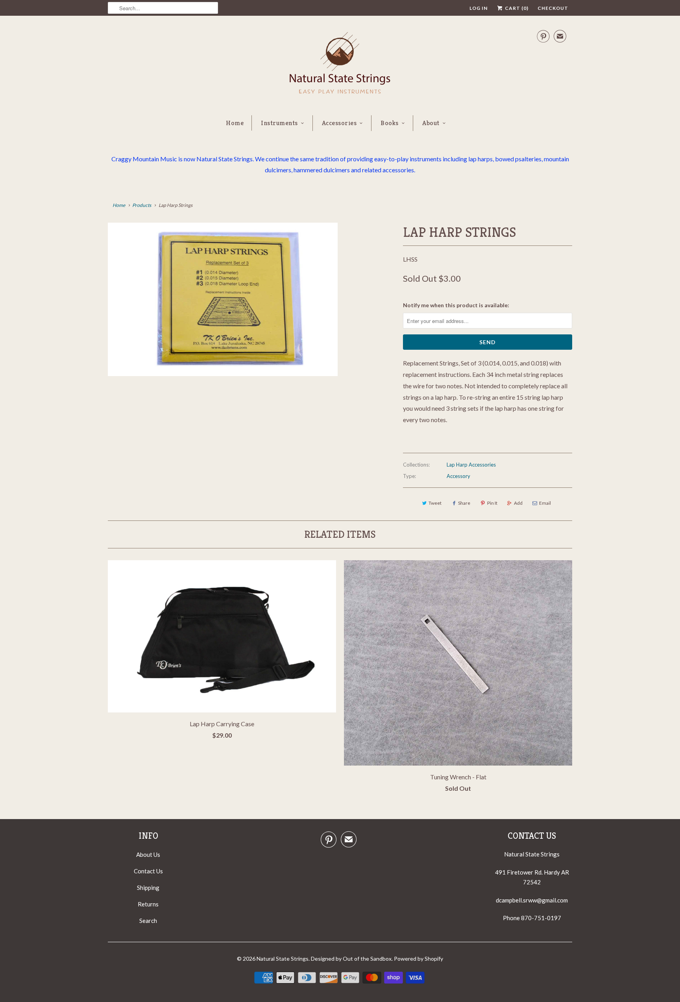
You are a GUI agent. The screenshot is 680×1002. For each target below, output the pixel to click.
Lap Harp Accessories (471, 464)
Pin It (492, 503)
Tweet (435, 503)
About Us (148, 854)
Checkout (553, 8)
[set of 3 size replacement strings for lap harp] (223, 299)
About (431, 122)
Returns (148, 904)
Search (148, 920)
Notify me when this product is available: (456, 305)
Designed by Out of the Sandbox (351, 958)
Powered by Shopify (418, 958)
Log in (478, 8)
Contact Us (148, 871)
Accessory (458, 476)
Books (390, 122)
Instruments (279, 122)
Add (518, 503)
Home (235, 122)
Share (464, 503)
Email (545, 503)
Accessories (339, 122)
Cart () (516, 8)
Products (141, 205)
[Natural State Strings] (340, 64)
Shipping (148, 887)
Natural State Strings (283, 958)
